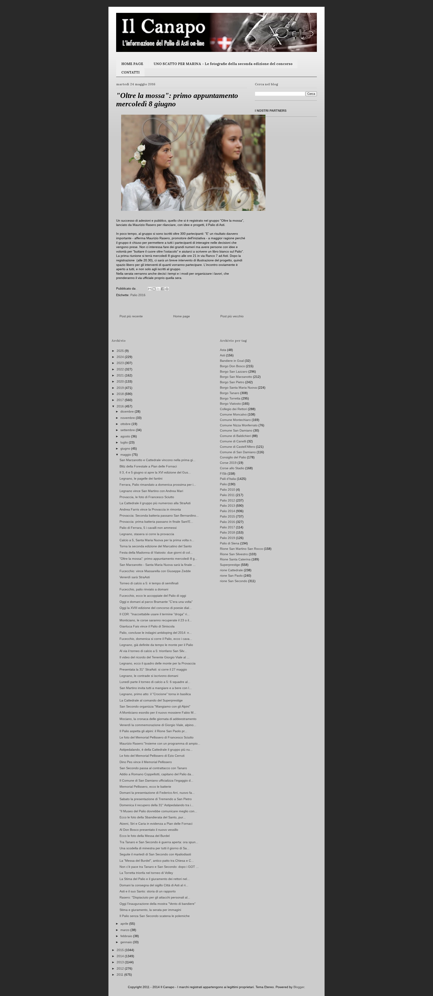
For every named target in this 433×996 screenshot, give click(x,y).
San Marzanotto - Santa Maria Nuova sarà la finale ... (158, 564)
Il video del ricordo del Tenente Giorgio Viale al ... (154, 657)
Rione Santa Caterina (235, 559)
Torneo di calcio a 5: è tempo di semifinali (149, 583)
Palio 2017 (227, 527)
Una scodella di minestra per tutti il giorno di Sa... (154, 848)
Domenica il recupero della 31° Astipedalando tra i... (156, 805)
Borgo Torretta (230, 398)
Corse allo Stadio (232, 468)
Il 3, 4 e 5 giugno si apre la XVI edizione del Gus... (155, 472)
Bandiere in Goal (232, 360)
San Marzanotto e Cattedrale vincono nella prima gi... (158, 460)
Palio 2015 (227, 516)
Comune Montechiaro (235, 420)
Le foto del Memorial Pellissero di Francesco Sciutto (156, 737)
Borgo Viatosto (230, 403)
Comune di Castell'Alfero (237, 446)
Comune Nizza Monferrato (239, 425)
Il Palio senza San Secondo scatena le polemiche (155, 916)
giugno (125, 448)
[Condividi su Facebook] (162, 289)
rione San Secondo (233, 581)
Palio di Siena (229, 543)
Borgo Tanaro (229, 393)
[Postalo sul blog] (154, 289)
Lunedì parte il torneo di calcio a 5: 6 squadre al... (155, 682)
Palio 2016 (137, 295)
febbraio (126, 936)
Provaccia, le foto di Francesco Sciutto (147, 497)
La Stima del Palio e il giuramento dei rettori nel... (155, 879)
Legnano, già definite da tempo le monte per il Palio (156, 645)
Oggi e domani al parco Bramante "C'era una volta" (156, 602)
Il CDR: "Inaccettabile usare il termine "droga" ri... (155, 614)
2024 (121, 357)
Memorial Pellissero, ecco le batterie (145, 786)
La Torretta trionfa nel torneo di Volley (146, 873)
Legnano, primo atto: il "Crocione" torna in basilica (155, 694)
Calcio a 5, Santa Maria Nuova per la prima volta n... (157, 540)
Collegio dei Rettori (233, 409)
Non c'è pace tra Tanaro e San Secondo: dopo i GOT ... (159, 866)
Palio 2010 (227, 489)
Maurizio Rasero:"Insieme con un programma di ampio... (160, 743)
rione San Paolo (231, 575)
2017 (121, 400)
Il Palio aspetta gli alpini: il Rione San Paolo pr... (153, 731)
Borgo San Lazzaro (233, 371)
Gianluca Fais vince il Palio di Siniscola (147, 626)
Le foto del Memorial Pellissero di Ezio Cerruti (152, 755)
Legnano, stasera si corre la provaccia (147, 534)
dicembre (127, 411)
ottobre (125, 424)
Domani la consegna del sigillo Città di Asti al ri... (154, 885)
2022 (121, 369)
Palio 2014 (227, 511)
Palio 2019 (227, 538)
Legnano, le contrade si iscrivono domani (149, 676)
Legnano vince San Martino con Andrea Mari (151, 491)
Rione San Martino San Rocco (241, 548)
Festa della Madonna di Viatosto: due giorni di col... (156, 552)
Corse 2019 (228, 462)
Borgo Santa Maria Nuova (238, 387)
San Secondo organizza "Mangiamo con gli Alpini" (155, 706)
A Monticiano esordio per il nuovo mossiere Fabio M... (158, 712)
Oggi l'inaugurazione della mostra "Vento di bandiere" (158, 903)
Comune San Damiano (236, 430)
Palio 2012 (227, 500)
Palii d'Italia (228, 479)
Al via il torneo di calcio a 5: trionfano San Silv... (153, 651)
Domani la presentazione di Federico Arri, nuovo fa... (157, 792)
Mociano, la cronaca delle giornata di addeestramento (158, 719)
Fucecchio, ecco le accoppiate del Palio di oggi (153, 595)
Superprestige (230, 564)
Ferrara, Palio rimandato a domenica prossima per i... (158, 484)
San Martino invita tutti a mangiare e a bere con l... (156, 688)
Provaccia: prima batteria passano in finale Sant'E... (156, 521)
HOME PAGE (132, 64)
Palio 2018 (227, 532)
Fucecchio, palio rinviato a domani (144, 589)
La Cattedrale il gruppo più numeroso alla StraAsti (155, 503)
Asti (222, 355)
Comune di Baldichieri (235, 436)
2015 (121, 950)
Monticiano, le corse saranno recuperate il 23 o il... (156, 620)
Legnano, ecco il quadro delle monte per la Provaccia (158, 663)
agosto (125, 436)
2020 (121, 381)
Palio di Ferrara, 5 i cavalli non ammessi (148, 527)
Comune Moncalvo (233, 414)
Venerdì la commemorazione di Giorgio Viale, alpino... (158, 725)
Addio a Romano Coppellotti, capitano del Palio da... (157, 774)
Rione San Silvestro (234, 554)
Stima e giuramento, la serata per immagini (150, 910)
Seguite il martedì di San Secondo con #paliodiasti (155, 854)
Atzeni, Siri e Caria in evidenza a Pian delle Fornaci (156, 823)
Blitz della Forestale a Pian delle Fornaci (148, 466)
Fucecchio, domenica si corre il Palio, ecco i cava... (156, 639)
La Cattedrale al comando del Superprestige (151, 700)
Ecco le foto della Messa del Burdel (145, 836)
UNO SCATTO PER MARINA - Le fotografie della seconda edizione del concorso (223, 64)
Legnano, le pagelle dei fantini (141, 478)
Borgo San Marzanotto (236, 376)
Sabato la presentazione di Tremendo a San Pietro (156, 799)
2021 (121, 375)
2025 (121, 351)
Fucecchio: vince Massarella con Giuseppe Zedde (155, 571)
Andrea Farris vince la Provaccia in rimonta (150, 509)
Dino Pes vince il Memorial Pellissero (146, 762)
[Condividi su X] (158, 289)
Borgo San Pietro (232, 382)
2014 (121, 956)
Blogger (298, 987)
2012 (121, 968)
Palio (223, 484)
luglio (124, 442)
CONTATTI (130, 72)
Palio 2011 (227, 495)
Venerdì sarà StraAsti (135, 577)
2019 (121, 388)
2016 (121, 406)
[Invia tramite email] (149, 289)
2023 (121, 363)
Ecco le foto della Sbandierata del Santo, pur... (153, 817)
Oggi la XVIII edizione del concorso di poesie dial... (156, 608)
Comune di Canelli (233, 441)
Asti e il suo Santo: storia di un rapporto (148, 891)
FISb (223, 473)
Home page (181, 316)
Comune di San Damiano (238, 452)
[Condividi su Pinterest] (167, 289)
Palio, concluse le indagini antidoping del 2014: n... (156, 632)
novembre (128, 418)
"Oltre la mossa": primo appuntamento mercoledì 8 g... (158, 558)
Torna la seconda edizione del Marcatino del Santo (156, 546)
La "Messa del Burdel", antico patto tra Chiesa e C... (157, 860)
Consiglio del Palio (233, 457)
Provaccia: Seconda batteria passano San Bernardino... (159, 515)
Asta (223, 350)
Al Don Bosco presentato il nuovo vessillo (149, 829)
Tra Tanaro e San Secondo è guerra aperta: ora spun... (159, 842)
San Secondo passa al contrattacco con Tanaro (153, 768)
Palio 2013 (227, 505)
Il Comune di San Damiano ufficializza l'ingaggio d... (156, 780)
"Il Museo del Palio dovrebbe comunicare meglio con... (158, 811)
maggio (126, 454)
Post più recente (131, 316)
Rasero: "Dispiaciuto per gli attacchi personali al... (155, 897)
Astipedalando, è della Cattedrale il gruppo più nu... (156, 749)
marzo (125, 930)
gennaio (126, 942)
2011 (120, 974)
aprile (124, 923)
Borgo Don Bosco (232, 366)
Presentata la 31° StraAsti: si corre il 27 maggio (153, 669)
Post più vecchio (232, 316)
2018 (121, 394)
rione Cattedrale (231, 570)
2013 (121, 962)
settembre (128, 430)
